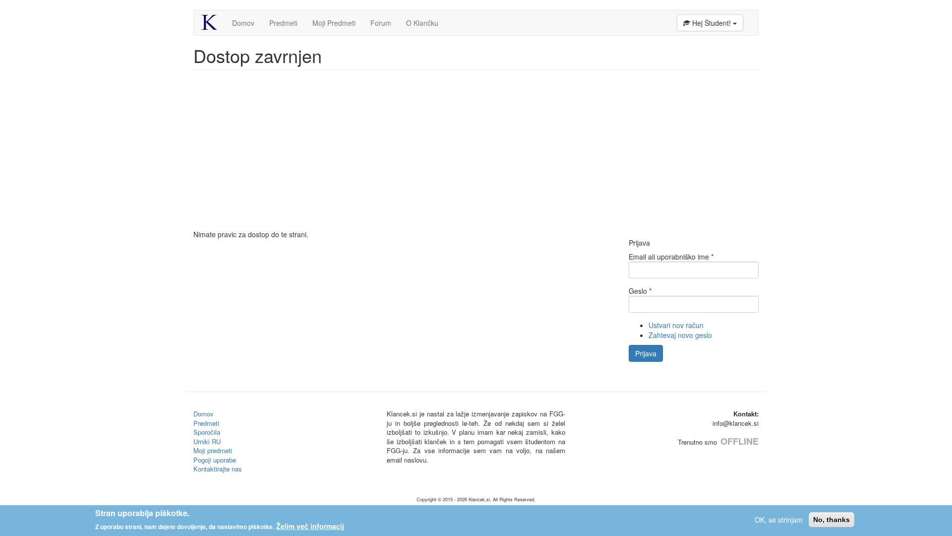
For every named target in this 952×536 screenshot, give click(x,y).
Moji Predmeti (334, 23)
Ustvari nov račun (676, 325)
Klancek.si (479, 499)
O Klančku (422, 23)
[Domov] (213, 22)
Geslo (640, 291)
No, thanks (831, 520)
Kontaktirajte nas (217, 468)
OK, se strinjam (779, 520)
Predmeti (283, 23)
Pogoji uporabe (214, 460)
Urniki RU (207, 441)
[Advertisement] (476, 154)
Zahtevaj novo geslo (680, 335)
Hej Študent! (711, 23)
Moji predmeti (212, 450)
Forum (380, 23)
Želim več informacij (310, 526)
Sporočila (206, 432)
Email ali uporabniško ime (671, 257)
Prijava (645, 353)
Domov (243, 23)
